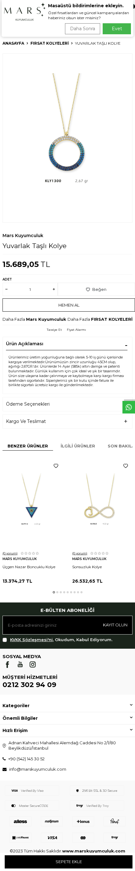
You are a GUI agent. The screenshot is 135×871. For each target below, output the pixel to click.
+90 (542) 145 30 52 (26, 758)
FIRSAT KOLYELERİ (49, 43)
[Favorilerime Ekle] (56, 466)
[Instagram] (33, 664)
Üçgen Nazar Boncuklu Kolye (29, 566)
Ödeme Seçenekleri (28, 404)
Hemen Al (68, 305)
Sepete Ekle (69, 861)
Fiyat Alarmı (76, 330)
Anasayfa (13, 43)
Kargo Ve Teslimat (26, 421)
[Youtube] (20, 664)
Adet (7, 279)
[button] (54, 592)
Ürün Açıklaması (24, 344)
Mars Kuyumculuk (23, 235)
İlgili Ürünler (78, 445)
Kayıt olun (115, 624)
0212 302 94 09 (29, 684)
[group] (67, 138)
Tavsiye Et (54, 330)
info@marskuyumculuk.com (37, 769)
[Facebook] (8, 664)
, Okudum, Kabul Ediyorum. (61, 639)
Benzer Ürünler (28, 445)
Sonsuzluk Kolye (87, 566)
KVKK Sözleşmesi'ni (31, 639)
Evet (117, 28)
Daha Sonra (82, 28)
